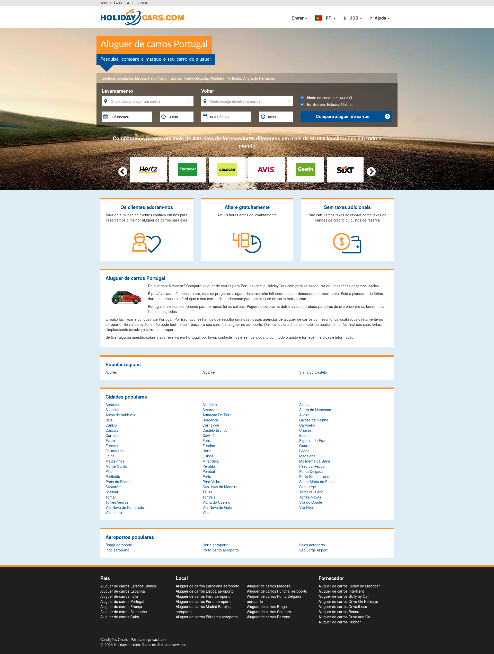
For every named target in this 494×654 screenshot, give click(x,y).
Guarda (305, 445)
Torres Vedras (116, 502)
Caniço (111, 425)
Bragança (210, 419)
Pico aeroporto (117, 549)
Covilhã (208, 435)
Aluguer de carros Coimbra (269, 611)
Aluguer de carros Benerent (341, 611)
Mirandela (210, 461)
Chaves (305, 430)
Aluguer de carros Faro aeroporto (203, 596)
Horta (206, 450)
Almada (305, 404)
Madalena (307, 455)
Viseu (206, 512)
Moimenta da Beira (314, 461)
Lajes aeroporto (312, 544)
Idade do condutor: (326, 97)
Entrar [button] (298, 18)
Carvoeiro (307, 425)
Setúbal (111, 491)
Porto (162, 78)
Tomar (110, 497)
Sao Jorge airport (313, 549)
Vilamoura (113, 512)
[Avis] (266, 169)
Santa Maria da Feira (316, 481)
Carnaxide (210, 425)
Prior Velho (211, 481)
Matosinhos (114, 461)
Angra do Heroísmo (259, 78)
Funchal (175, 78)
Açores (111, 372)
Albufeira (217, 78)
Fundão (208, 445)
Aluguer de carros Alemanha (123, 611)
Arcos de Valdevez (120, 414)
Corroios (112, 435)
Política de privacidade (148, 640)
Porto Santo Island (314, 476)
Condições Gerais (114, 640)
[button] (325, 18)
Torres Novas (310, 497)
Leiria (109, 455)
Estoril (304, 435)
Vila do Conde (310, 502)
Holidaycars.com (127, 645)
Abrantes (112, 404)
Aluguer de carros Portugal (122, 601)
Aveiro (304, 414)
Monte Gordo (116, 466)
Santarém (113, 486)
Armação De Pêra (217, 414)
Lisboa (140, 78)
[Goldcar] (227, 169)
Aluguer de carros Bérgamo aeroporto (207, 616)
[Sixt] (345, 169)
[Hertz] (148, 169)
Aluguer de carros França (121, 606)
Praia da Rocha (118, 481)
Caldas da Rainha (313, 419)
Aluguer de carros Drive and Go (344, 616)
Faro (152, 78)
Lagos (304, 450)
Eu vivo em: (328, 104)
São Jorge (307, 486)
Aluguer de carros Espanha (122, 591)
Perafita (208, 466)
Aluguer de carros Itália (119, 596)
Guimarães (114, 450)
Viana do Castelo (313, 372)
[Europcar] (187, 169)
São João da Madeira (219, 486)
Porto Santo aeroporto (220, 549)
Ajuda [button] (381, 18)
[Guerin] (305, 169)
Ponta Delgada (196, 78)
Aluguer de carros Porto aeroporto (204, 601)
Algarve (208, 372)
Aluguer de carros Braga (267, 606)
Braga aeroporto (118, 544)
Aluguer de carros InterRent (341, 591)
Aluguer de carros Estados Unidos (128, 585)
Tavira (207, 491)
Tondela (209, 497)
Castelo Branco (214, 430)
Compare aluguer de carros (353, 116)
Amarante (210, 409)
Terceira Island (311, 491)
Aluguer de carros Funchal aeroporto (277, 591)
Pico (108, 471)
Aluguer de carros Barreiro (268, 616)
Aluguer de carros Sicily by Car (344, 596)
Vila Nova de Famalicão (124, 507)
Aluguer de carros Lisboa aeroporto (205, 591)
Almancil (112, 409)
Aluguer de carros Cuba (119, 616)
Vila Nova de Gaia (217, 507)
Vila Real (306, 507)
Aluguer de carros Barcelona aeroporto (207, 585)
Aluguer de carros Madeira (268, 585)
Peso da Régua (311, 466)
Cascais (111, 430)
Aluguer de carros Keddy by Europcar (349, 585)
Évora (110, 440)
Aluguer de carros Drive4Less (343, 606)
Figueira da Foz (312, 440)
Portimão (233, 78)
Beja (109, 419)
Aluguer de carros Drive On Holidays (348, 601)
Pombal (208, 471)
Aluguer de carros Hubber (340, 621)
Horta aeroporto (215, 544)
